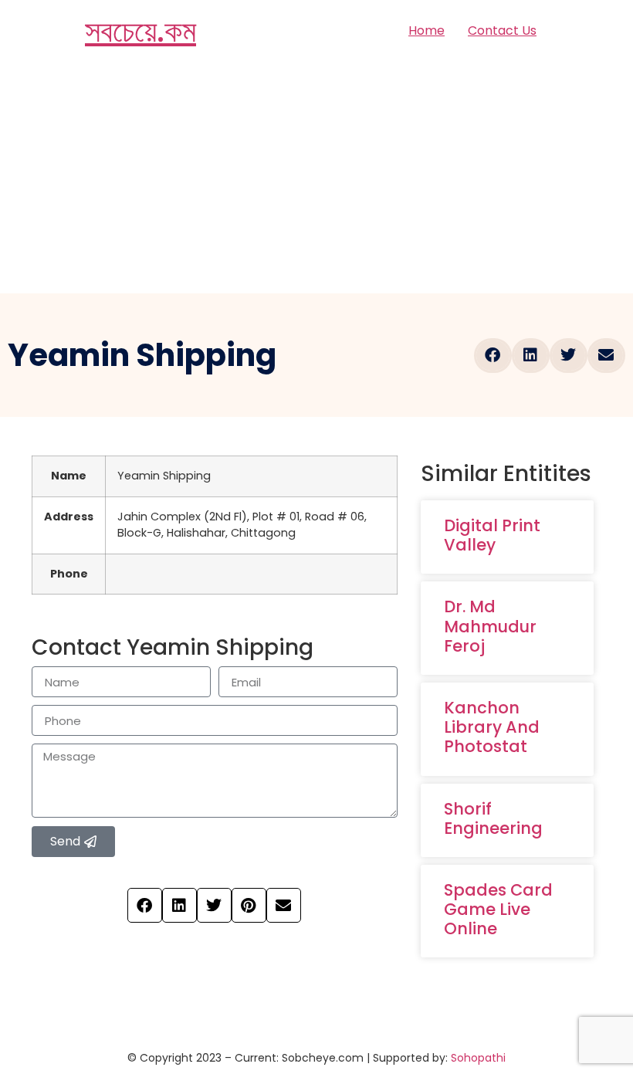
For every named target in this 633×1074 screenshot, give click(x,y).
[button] (493, 355)
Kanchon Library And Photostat (492, 726)
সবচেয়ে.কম (140, 31)
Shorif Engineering (493, 818)
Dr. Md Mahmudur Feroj (490, 625)
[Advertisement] (316, 177)
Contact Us (502, 30)
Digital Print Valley (492, 535)
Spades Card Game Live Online (498, 909)
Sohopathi (478, 1058)
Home (426, 30)
